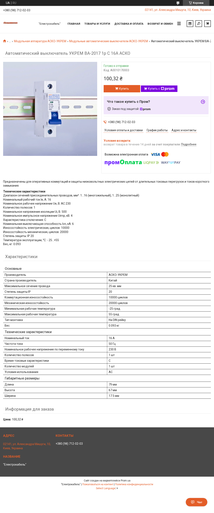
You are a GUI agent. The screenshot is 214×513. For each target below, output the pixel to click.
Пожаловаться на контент (97, 484)
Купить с (154, 88)
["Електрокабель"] (18, 23)
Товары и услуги (97, 23)
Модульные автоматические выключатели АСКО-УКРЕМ (108, 41)
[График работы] (190, 23)
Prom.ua (125, 480)
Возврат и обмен (160, 23)
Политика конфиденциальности (134, 484)
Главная (74, 23)
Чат (199, 502)
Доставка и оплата (128, 23)
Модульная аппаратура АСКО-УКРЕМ (40, 41)
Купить (124, 88)
